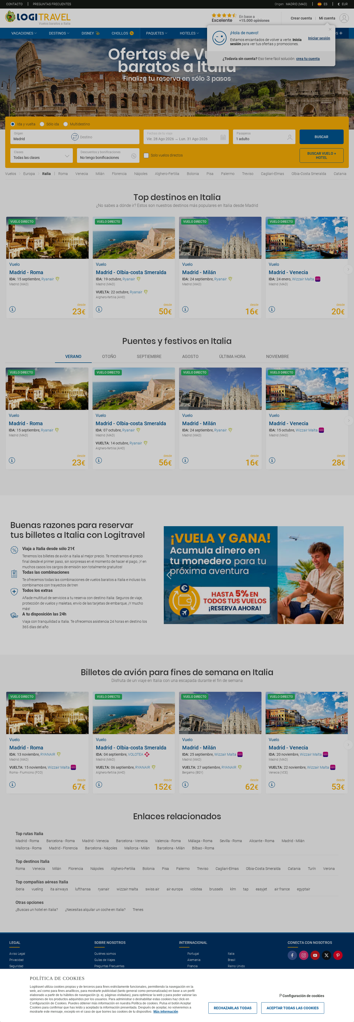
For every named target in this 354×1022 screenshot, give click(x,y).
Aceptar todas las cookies (293, 1008)
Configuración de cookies (303, 996)
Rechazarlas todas (233, 1008)
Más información (165, 1011)
